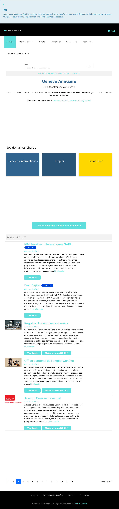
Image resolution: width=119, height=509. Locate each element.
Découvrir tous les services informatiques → (59, 225)
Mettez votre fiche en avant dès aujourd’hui (72, 100)
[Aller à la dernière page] (72, 481)
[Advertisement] (59, 123)
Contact (71, 495)
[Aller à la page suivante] (66, 481)
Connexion (84, 495)
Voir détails (32, 277)
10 (62, 482)
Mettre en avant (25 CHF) (56, 353)
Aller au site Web (31, 251)
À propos (34, 495)
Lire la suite (59, 271)
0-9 (39, 73)
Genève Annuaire (13, 30)
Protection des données (53, 495)
